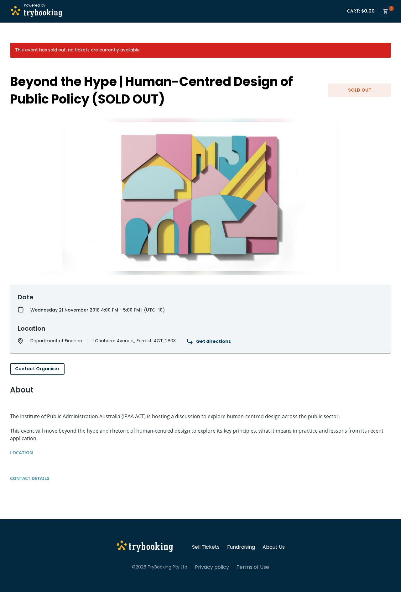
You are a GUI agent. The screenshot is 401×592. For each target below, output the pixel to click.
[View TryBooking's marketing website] (145, 547)
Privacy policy (212, 567)
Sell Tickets (206, 547)
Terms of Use (253, 567)
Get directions (213, 341)
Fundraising (241, 547)
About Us (274, 547)
